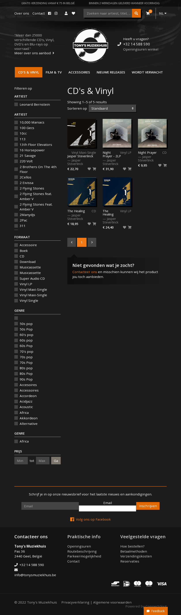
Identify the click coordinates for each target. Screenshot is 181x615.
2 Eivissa (26, 182)
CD (22, 256)
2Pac (23, 220)
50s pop (26, 323)
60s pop (26, 340)
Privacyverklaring (75, 602)
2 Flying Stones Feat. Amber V (36, 207)
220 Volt (26, 161)
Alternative (29, 423)
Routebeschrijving (82, 551)
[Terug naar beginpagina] (90, 45)
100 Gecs (27, 128)
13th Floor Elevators (36, 144)
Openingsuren (79, 546)
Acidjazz (26, 401)
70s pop (26, 357)
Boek (24, 250)
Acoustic (26, 407)
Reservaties (129, 561)
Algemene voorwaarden (112, 602)
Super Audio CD (32, 278)
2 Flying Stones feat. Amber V (36, 196)
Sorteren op (77, 108)
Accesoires (28, 384)
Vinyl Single (29, 300)
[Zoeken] (136, 13)
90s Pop (26, 379)
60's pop (26, 334)
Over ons (21, 13)
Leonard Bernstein (35, 104)
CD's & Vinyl (28, 72)
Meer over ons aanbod (32, 53)
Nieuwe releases (111, 72)
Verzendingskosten (136, 556)
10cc (23, 133)
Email (107, 503)
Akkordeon (29, 418)
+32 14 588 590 (136, 44)
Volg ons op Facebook (93, 519)
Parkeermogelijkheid (84, 556)
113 (23, 139)
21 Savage (28, 155)
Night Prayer (147, 152)
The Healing (76, 211)
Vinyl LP (26, 284)
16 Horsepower (32, 150)
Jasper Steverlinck (80, 156)
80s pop (26, 368)
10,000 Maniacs (32, 122)
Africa (24, 412)
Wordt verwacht (147, 72)
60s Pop (26, 345)
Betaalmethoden (133, 551)
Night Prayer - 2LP (112, 154)
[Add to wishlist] (89, 169)
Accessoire (28, 245)
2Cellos (25, 177)
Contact (38, 13)
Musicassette (30, 267)
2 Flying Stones (32, 188)
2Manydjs (27, 214)
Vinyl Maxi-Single (33, 289)
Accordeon (28, 396)
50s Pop (26, 329)
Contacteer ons (84, 272)
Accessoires (79, 72)
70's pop (26, 351)
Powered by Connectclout (146, 606)
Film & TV (54, 72)
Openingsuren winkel (140, 49)
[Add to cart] (94, 169)
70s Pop (26, 362)
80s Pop (26, 373)
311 (23, 225)
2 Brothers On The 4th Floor (38, 169)
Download (28, 261)
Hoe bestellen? (132, 546)
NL (161, 13)
